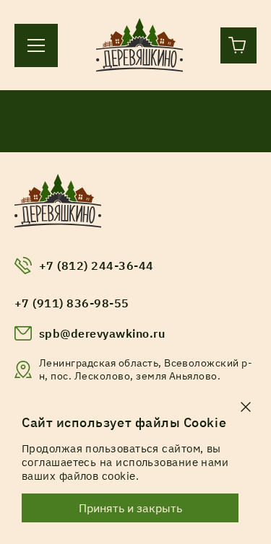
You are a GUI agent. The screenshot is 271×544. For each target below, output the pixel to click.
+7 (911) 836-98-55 (71, 303)
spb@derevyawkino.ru (102, 333)
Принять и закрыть (130, 508)
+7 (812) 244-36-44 (96, 265)
